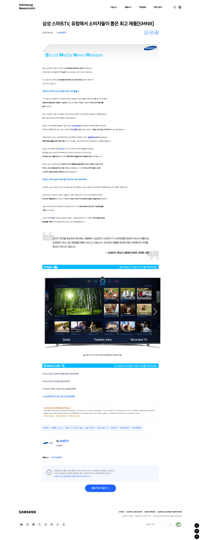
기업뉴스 (113, 7)
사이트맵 (121, 512)
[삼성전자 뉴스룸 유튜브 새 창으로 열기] (21, 524)
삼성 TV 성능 (78, 428)
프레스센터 (158, 7)
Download (146, 33)
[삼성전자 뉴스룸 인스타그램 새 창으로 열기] (27, 524)
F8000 (46, 428)
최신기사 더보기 (99, 488)
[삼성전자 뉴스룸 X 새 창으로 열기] (39, 524)
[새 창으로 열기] (178, 524)
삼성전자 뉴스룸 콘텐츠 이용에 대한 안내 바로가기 (71, 476)
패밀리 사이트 (150, 524)
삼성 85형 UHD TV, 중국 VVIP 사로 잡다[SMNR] (59, 396)
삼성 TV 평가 (89, 428)
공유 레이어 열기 (151, 33)
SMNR (54, 428)
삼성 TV (68, 428)
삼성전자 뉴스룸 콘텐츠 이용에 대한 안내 (169, 512)
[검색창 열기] (175, 7)
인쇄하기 (156, 33)
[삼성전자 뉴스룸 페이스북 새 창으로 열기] (33, 524)
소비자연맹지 (136, 428)
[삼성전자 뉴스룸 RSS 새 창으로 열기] (57, 524)
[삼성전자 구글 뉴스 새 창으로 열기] (63, 524)
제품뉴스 (128, 7)
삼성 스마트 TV (102, 428)
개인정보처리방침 (149, 512)
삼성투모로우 (124, 428)
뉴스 (60, 428)
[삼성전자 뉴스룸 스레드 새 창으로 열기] (45, 524)
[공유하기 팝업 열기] (196, 531)
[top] (196, 536)
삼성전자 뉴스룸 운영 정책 (134, 512)
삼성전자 (62, 32)
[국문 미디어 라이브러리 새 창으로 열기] (51, 524)
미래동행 (142, 7)
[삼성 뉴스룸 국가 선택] (180, 7)
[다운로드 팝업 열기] (196, 525)
